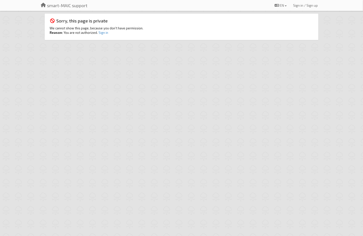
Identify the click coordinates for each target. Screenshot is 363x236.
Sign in (103, 33)
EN (282, 5)
